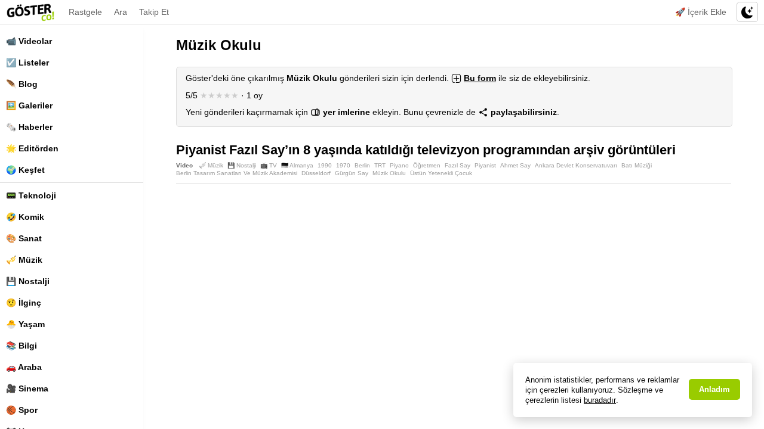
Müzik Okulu (389, 173)
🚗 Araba (24, 367)
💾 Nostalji (28, 281)
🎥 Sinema (27, 388)
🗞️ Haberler (29, 127)
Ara (120, 12)
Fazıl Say (457, 165)
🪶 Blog (22, 84)
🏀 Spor (22, 410)
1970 (343, 165)
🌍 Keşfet (25, 170)
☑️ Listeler (27, 62)
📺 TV (268, 165)
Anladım (714, 389)
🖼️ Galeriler (29, 105)
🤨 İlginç (23, 302)
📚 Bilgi (21, 345)
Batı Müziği (636, 165)
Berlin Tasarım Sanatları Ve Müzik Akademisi (236, 173)
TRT (380, 165)
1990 (325, 165)
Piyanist (485, 165)
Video (184, 165)
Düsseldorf (316, 173)
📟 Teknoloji (31, 195)
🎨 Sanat (24, 238)
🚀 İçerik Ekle (700, 12)
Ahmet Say (515, 165)
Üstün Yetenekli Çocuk (441, 173)
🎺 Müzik (24, 260)
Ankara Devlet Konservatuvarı (576, 165)
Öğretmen (426, 165)
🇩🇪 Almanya (297, 165)
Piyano (399, 165)
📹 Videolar (29, 41)
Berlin (362, 165)
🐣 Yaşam (25, 324)
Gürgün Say (351, 173)
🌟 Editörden (32, 148)
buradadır (600, 400)
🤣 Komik (25, 217)
